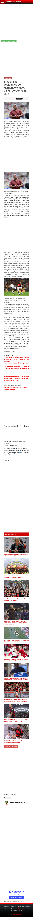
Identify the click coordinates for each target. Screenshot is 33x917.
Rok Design (20, 909)
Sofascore (21, 901)
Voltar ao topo (17, 914)
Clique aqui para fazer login (9, 41)
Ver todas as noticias (11, 746)
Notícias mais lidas (9, 389)
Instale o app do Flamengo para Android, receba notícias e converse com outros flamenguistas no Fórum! (16, 378)
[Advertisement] (16, 20)
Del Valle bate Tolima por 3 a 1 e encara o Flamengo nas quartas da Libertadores (16, 367)
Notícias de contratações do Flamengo (16, 387)
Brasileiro (7, 798)
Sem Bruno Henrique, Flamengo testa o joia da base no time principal (16, 364)
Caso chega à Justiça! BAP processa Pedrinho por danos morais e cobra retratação (16, 359)
